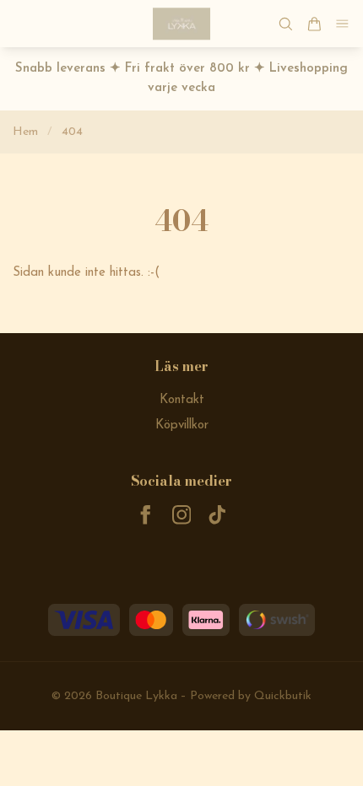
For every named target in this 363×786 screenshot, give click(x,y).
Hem (25, 132)
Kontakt (182, 400)
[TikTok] (217, 515)
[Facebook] (145, 515)
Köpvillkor (182, 425)
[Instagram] (182, 515)
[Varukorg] (314, 24)
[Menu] (342, 24)
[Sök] (285, 24)
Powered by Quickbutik (251, 696)
